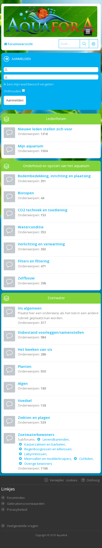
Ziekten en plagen (34, 417)
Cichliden (86, 458)
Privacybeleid (17, 509)
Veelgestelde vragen (22, 526)
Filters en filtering (33, 261)
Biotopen (26, 193)
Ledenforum (56, 118)
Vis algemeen (30, 308)
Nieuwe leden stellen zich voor (45, 129)
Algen (23, 383)
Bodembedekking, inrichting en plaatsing (54, 176)
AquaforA (62, 535)
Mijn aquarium (30, 146)
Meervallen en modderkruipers (47, 458)
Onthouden (13, 91)
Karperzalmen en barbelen (44, 444)
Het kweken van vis (35, 349)
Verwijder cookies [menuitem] (63, 480)
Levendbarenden (56, 439)
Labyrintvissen (35, 454)
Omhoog (93, 480)
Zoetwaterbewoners (36, 434)
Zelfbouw (26, 278)
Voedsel (25, 400)
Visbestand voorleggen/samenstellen (51, 332)
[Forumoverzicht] (49, 22)
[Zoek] (84, 43)
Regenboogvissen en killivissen (48, 449)
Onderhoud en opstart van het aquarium (56, 165)
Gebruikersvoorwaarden (26, 503)
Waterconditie (31, 227)
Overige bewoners (38, 463)
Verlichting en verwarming (41, 244)
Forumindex (16, 497)
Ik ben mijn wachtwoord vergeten (28, 84)
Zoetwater (56, 297)
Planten (24, 366)
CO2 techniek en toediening (42, 210)
